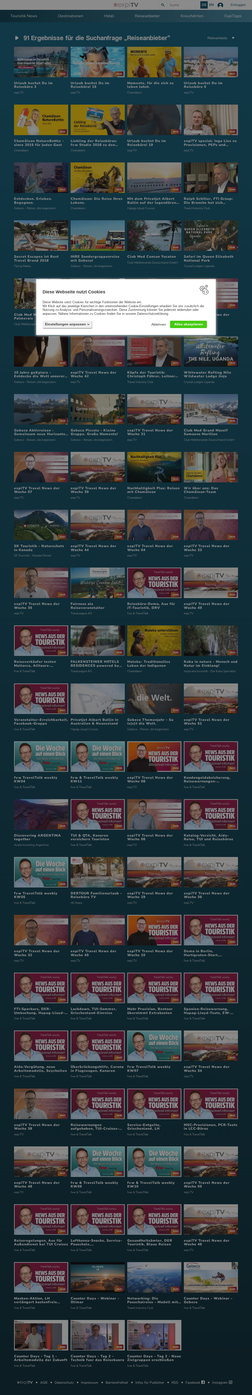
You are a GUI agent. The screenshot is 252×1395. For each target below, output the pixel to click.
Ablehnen (158, 324)
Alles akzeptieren (188, 324)
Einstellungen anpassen (65, 324)
